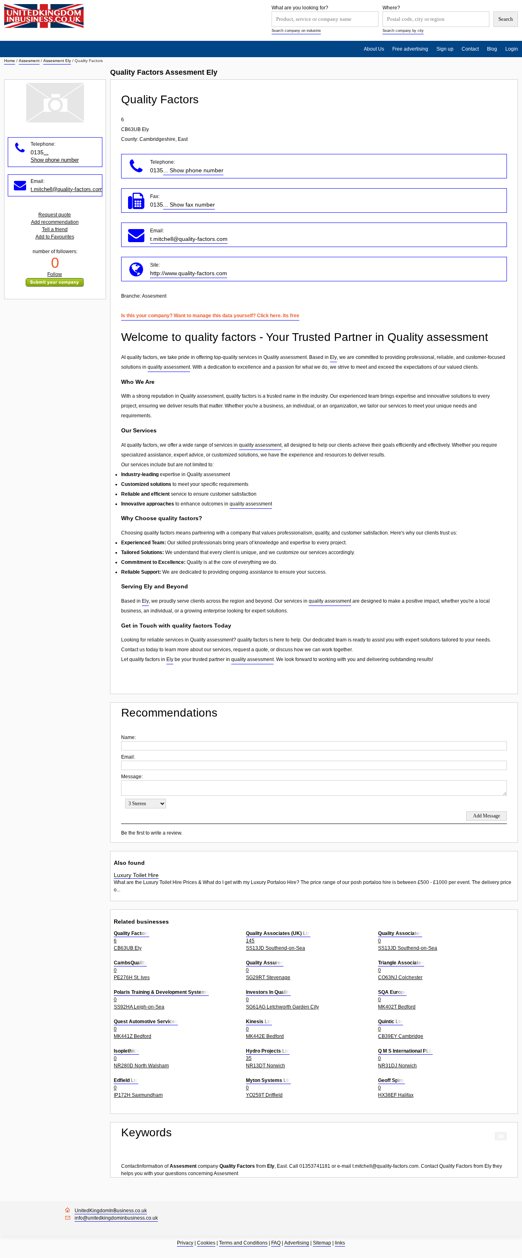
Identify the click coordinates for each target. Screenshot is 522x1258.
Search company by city (403, 31)
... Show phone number (193, 170)
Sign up (444, 49)
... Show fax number (189, 204)
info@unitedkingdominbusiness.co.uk (116, 1218)
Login (511, 49)
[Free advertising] (44, 16)
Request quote (54, 215)
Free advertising (410, 49)
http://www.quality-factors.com (188, 273)
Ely (333, 357)
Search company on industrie (296, 31)
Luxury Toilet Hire (136, 875)
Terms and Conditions (243, 1243)
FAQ (276, 1243)
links (340, 1243)
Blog (492, 49)
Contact (470, 49)
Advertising (296, 1243)
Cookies (206, 1243)
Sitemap (322, 1243)
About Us (374, 49)
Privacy (185, 1243)
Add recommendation (55, 222)
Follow (54, 274)
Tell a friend (55, 229)
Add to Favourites (54, 237)
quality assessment (169, 367)
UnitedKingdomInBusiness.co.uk (111, 1210)
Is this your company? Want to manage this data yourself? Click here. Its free (210, 315)
